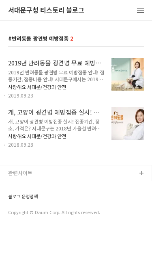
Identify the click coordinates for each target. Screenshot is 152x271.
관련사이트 (20, 173)
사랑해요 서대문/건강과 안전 (37, 86)
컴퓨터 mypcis (25, 213)
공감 (13, 200)
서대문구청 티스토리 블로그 (46, 10)
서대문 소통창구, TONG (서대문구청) (50, 187)
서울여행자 (21, 226)
